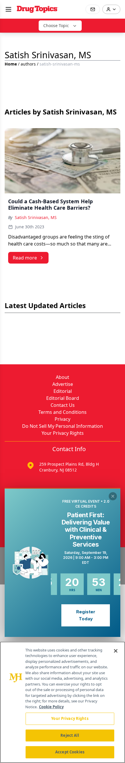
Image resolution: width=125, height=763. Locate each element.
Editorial (62, 391)
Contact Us (63, 405)
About (62, 377)
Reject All (69, 735)
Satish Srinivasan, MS (36, 217)
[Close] (115, 650)
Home (11, 64)
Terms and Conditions (62, 412)
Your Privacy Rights (63, 433)
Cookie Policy (51, 706)
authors (28, 64)
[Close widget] (113, 496)
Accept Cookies (69, 752)
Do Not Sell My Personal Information (62, 426)
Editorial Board (62, 398)
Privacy (62, 419)
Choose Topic (56, 25)
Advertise (62, 384)
